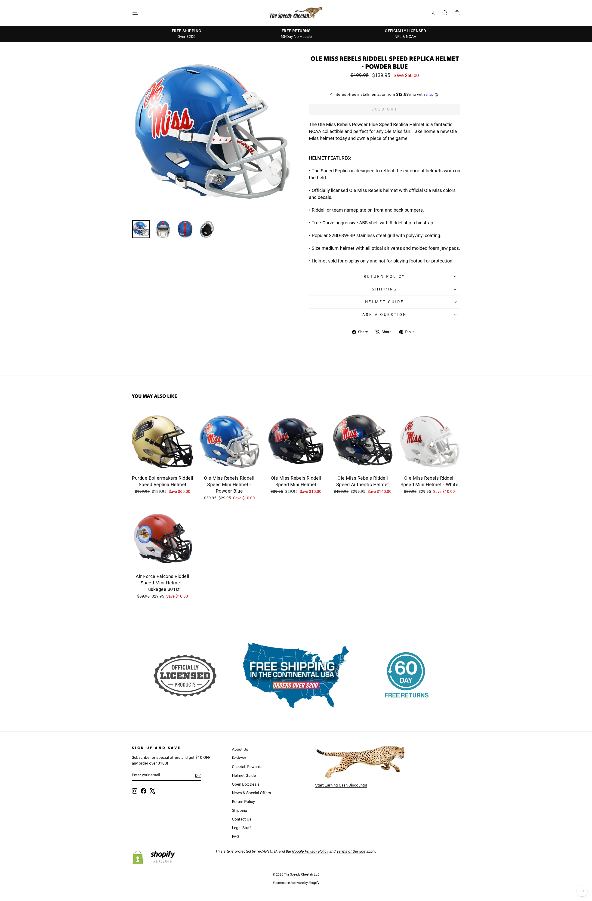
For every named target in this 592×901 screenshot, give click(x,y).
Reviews (239, 758)
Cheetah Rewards (247, 766)
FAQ (235, 836)
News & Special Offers (251, 792)
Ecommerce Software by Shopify (296, 883)
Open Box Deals (245, 784)
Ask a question (384, 314)
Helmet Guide (244, 775)
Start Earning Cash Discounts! (341, 785)
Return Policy (384, 276)
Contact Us (241, 819)
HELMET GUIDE (384, 302)
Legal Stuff (241, 827)
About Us (240, 749)
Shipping (384, 289)
